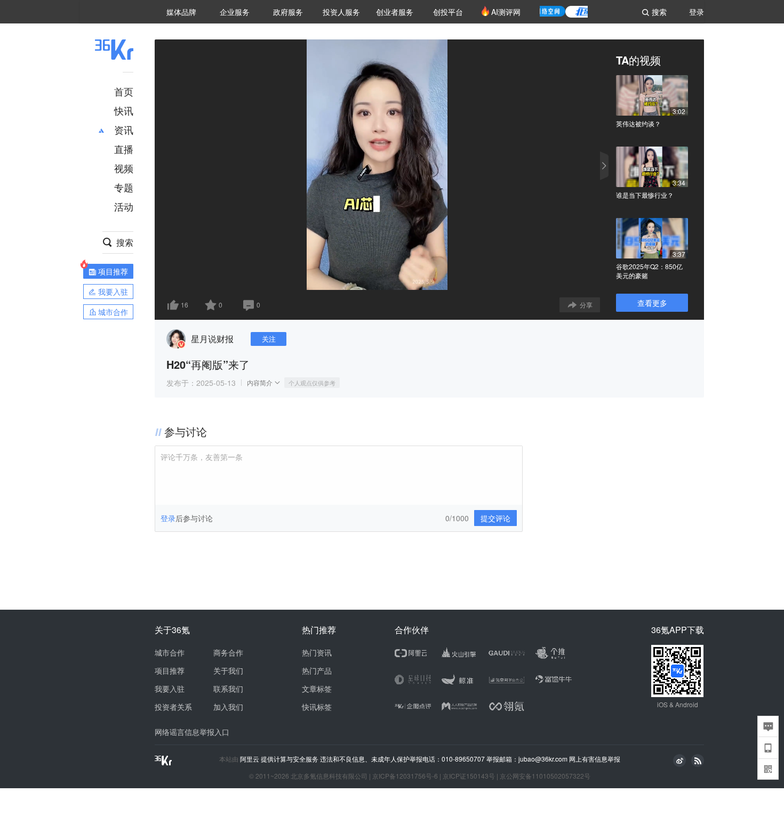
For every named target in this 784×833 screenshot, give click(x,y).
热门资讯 (317, 652)
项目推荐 (170, 670)
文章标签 (317, 688)
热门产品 (317, 670)
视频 (123, 168)
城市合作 (170, 652)
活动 (123, 206)
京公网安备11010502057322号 (545, 775)
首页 (123, 91)
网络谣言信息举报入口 (192, 731)
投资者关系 (173, 706)
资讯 (123, 129)
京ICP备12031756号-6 (405, 775)
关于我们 (228, 670)
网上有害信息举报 (594, 758)
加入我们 (228, 706)
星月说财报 (212, 339)
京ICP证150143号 (469, 775)
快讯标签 (317, 706)
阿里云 (250, 759)
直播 (123, 149)
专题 (123, 187)
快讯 (123, 110)
